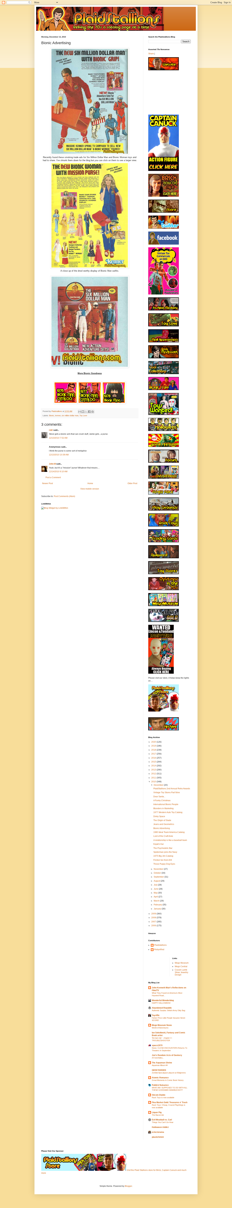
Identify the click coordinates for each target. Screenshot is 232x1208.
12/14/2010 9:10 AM (58, 471)
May (156, 893)
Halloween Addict (160, 1127)
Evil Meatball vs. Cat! (162, 1120)
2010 (154, 781)
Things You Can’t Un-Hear (162, 1122)
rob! (51, 430)
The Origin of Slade (162, 820)
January (158, 909)
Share (151, 53)
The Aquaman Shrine (162, 1063)
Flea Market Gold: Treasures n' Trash (169, 1102)
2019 (154, 746)
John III (52, 464)
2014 (154, 765)
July (156, 885)
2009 (154, 913)
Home (90, 483)
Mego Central (181, 966)
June (156, 889)
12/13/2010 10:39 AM (59, 455)
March (157, 901)
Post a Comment (53, 477)
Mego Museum (182, 963)
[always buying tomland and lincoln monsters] (161, 673)
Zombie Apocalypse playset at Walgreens (169, 1073)
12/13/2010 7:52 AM (58, 438)
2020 (154, 742)
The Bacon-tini (158, 1115)
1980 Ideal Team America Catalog (169, 832)
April (156, 897)
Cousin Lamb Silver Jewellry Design (181, 972)
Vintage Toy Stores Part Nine (166, 792)
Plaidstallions (160, 945)
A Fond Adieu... (158, 1058)
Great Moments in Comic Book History (168, 1080)
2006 (154, 925)
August (157, 881)
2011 (154, 778)
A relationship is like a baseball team (170, 840)
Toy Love (83, 415)
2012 (154, 773)
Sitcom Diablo (158, 1095)
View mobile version (89, 489)
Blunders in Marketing (163, 808)
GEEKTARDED (159, 1070)
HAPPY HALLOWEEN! (161, 1003)
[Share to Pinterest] (92, 411)
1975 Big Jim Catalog (163, 856)
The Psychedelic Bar (162, 848)
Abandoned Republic (162, 1008)
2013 (154, 770)
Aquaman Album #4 (160, 1065)
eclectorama (158, 1132)
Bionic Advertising (161, 828)
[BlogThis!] (83, 411)
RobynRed (159, 949)
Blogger (128, 1186)
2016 (154, 758)
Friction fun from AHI (162, 860)
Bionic (51, 415)
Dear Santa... (159, 796)
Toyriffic (156, 1015)
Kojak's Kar (158, 844)
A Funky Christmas (162, 800)
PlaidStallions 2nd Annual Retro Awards (171, 788)
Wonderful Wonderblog (163, 1000)
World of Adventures (160, 1028)
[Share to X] (86, 411)
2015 (154, 762)
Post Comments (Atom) (64, 496)
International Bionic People (165, 804)
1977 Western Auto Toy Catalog (167, 812)
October (158, 873)
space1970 (157, 1045)
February (158, 904)
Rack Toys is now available (163, 1097)
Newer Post (47, 483)
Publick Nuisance (160, 1085)
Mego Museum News (162, 1025)
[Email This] (79, 411)
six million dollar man (70, 415)
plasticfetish (158, 1137)
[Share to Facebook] (89, 411)
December (159, 785)
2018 (154, 750)
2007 (154, 921)
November (159, 869)
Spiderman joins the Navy (165, 852)
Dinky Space (159, 816)
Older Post (132, 483)
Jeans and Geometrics (163, 824)
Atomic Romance (160, 1077)
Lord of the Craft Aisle (163, 836)
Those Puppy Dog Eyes (164, 864)
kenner (58, 415)
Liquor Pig (157, 1112)
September (159, 877)
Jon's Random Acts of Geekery (167, 1055)
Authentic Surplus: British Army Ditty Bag (168, 1010)
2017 (154, 754)
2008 (154, 917)
